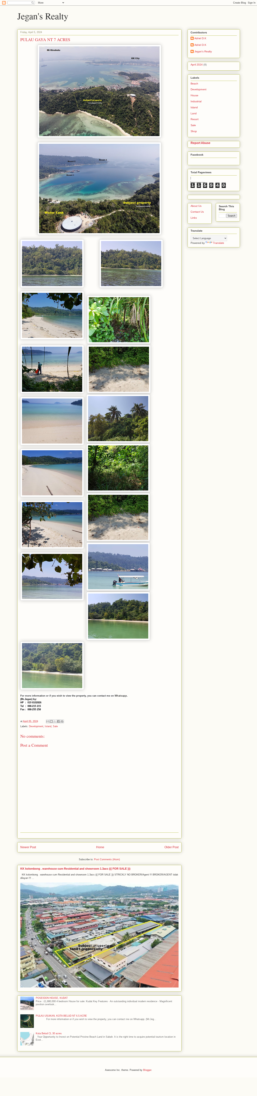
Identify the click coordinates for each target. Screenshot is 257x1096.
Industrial (196, 101)
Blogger (147, 1070)
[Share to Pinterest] (62, 721)
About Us (196, 205)
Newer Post (28, 847)
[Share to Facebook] (58, 721)
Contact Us (197, 211)
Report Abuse (200, 143)
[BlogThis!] (51, 721)
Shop (194, 131)
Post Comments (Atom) (107, 859)
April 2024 (197, 64)
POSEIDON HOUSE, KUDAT (52, 998)
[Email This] (48, 721)
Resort (194, 119)
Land (194, 113)
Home (100, 847)
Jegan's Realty (42, 16)
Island (48, 726)
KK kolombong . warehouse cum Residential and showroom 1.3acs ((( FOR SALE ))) (75, 868)
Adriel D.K (200, 38)
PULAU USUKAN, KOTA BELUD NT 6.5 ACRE (61, 1015)
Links (194, 217)
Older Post (171, 847)
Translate (218, 242)
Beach (194, 83)
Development (36, 726)
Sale (55, 726)
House (194, 95)
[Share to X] (55, 721)
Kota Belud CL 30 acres (49, 1033)
